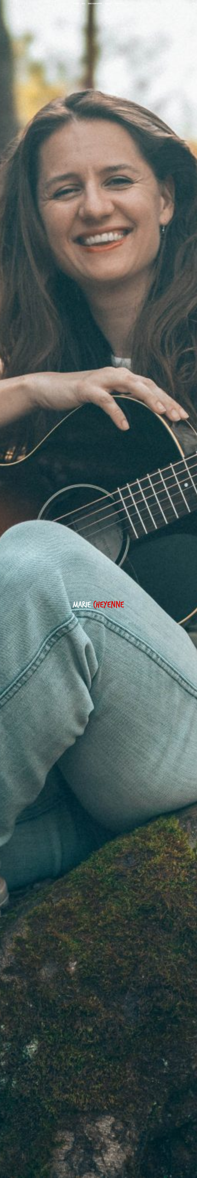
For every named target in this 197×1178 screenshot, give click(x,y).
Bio (83, 3)
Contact (119, 3)
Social (108, 3)
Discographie (95, 3)
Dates (76, 3)
